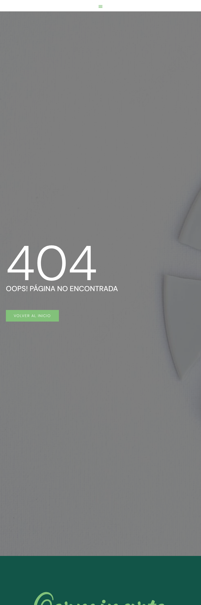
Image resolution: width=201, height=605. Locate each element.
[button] (100, 6)
